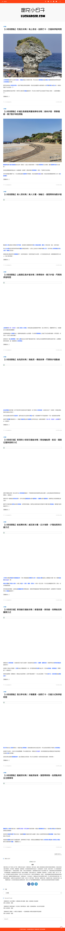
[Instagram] (32, 884)
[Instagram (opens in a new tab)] (51, 1)
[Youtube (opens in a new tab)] (56, 1)
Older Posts (58, 854)
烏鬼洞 (13, 328)
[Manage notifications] (61, 927)
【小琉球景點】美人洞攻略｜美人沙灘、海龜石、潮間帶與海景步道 (32, 194)
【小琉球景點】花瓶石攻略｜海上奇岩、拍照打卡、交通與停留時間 (32, 29)
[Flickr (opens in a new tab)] (53, 1)
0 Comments (8, 102)
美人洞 (9, 328)
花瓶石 (17, 80)
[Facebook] (28, 884)
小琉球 (4, 26)
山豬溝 (57, 419)
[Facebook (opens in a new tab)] (48, 1)
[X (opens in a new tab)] (45, 1)
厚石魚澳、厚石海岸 (24, 828)
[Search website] (60, 1)
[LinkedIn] (36, 884)
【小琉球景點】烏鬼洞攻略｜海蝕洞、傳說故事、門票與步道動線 (31, 359)
